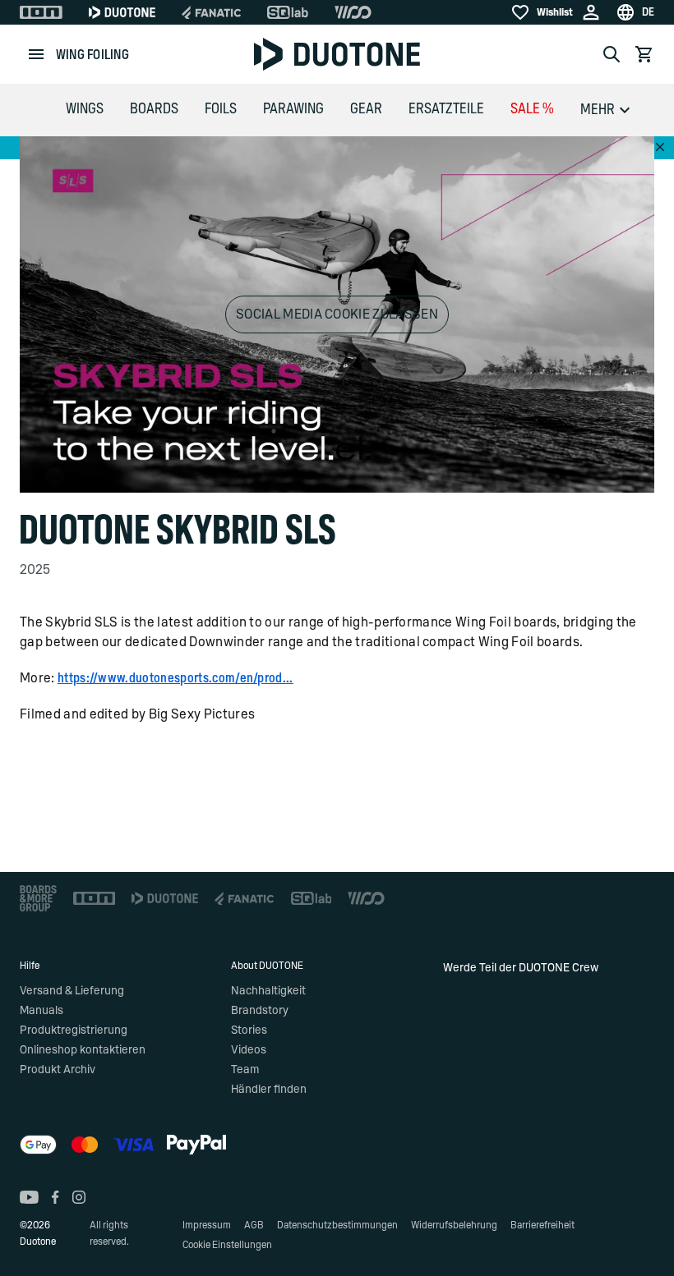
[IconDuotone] (122, 12)
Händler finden (269, 1089)
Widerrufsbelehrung (454, 1225)
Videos (248, 1050)
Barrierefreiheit (542, 1225)
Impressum (206, 1225)
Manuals (41, 1011)
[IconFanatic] (211, 12)
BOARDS (154, 109)
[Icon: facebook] (55, 1197)
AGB (254, 1225)
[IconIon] (41, 12)
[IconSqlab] (287, 12)
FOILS (221, 109)
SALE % (532, 109)
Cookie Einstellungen (227, 1245)
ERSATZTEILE (446, 109)
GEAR (366, 109)
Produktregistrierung (73, 1030)
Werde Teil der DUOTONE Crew (520, 968)
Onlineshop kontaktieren (82, 1050)
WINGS (85, 109)
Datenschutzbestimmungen (337, 1225)
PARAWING (293, 109)
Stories (249, 1030)
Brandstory (260, 1011)
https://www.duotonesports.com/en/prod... (175, 678)
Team (245, 1070)
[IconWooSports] (353, 12)
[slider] (265, 472)
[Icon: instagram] (78, 1197)
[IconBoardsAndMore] (38, 898)
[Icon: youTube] (29, 1197)
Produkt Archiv (57, 1070)
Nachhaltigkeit (268, 991)
